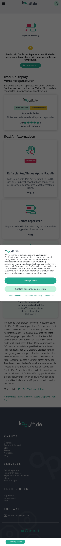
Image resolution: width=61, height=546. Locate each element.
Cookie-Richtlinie (14, 296)
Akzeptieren (30, 280)
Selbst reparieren (15, 542)
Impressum (49, 296)
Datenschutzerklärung (33, 296)
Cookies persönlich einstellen (30, 289)
